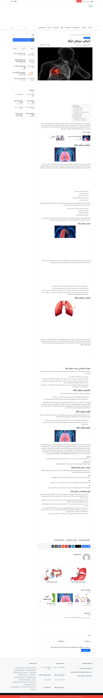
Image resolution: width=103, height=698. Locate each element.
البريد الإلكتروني (87, 641)
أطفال (62, 27)
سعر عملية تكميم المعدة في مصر (30, 684)
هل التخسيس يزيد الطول (30, 101)
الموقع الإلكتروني (61, 641)
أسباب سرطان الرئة (78, 110)
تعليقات (15, 48)
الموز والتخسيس (47, 687)
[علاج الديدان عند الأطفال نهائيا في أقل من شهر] (30, 74)
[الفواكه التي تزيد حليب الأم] (30, 80)
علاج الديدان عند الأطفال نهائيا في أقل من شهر (19, 73)
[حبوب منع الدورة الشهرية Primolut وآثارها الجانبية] (30, 61)
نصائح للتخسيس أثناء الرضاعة (30, 114)
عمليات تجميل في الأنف (59, 687)
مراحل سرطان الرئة (78, 109)
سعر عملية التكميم (32, 682)
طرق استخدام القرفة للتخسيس (18, 101)
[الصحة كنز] (90, 6)
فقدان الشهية (70, 208)
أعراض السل (70, 603)
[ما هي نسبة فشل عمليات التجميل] (18, 109)
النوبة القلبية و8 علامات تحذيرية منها (74, 137)
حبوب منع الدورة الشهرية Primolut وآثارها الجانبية (20, 60)
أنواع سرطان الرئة (77, 115)
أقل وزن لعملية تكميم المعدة (19, 670)
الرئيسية (90, 27)
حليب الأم (34, 679)
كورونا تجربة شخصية (51, 603)
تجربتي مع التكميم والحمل (31, 677)
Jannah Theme (23, 696)
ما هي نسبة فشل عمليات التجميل (19, 114)
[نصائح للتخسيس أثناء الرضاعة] (29, 109)
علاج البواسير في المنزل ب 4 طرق (20, 67)
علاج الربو (88, 603)
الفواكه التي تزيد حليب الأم (20, 78)
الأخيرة (23, 48)
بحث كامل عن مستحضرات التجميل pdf (21, 672)
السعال (86, 191)
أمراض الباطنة (77, 27)
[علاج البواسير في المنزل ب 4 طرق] (30, 68)
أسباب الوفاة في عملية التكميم (30, 667)
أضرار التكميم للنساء (19, 667)
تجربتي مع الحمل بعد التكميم (20, 677)
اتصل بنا (49, 27)
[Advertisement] (37, 14)
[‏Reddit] (63, 546)
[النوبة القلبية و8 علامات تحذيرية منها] (86, 138)
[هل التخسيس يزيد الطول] (29, 96)
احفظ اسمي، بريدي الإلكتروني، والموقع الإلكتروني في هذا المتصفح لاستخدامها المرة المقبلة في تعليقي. (69, 647)
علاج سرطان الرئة (77, 116)
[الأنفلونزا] (60, 138)
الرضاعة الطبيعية (33, 672)
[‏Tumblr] (69, 546)
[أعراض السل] (65, 597)
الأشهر (32, 48)
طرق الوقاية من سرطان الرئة (81, 119)
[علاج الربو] (82, 597)
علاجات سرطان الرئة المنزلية (80, 118)
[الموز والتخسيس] (45, 682)
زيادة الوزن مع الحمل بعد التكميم (24, 679)
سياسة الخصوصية (42, 27)
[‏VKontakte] (59, 546)
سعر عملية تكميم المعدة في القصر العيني (20, 682)
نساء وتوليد (84, 27)
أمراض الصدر (56, 27)
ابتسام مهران (85, 44)
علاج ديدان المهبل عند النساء (19, 53)
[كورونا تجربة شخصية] (47, 597)
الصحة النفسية (68, 27)
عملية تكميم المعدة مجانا (15, 686)
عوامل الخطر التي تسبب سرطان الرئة (82, 112)
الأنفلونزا (53, 136)
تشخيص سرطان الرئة (78, 113)
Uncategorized (82, 34)
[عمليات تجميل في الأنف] (58, 682)
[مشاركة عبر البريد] (56, 546)
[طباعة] (53, 546)
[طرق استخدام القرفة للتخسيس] (18, 96)
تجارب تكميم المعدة (32, 674)
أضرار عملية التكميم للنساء (31, 670)
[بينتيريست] (66, 546)
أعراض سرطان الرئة (77, 107)
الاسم (88, 635)
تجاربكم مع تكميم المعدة (22, 674)
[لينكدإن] (73, 546)
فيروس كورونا (33, 689)
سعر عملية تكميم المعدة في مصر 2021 (29, 686)
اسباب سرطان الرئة (71, 540)
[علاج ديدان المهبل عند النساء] (30, 55)
